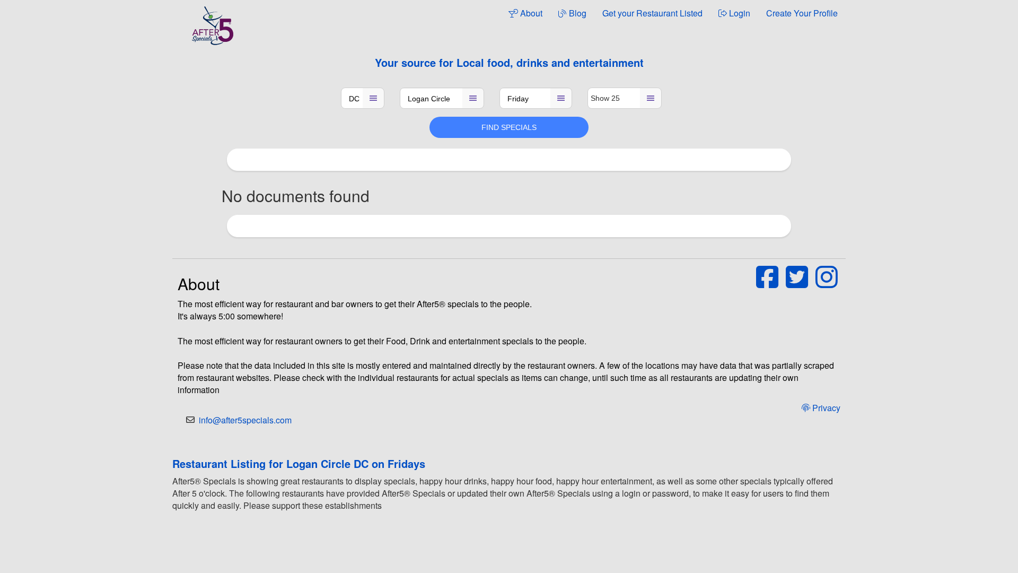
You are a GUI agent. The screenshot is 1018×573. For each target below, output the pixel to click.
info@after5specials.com (245, 420)
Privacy (825, 408)
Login (738, 13)
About (530, 13)
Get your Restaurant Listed (652, 13)
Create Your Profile (802, 13)
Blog (576, 13)
